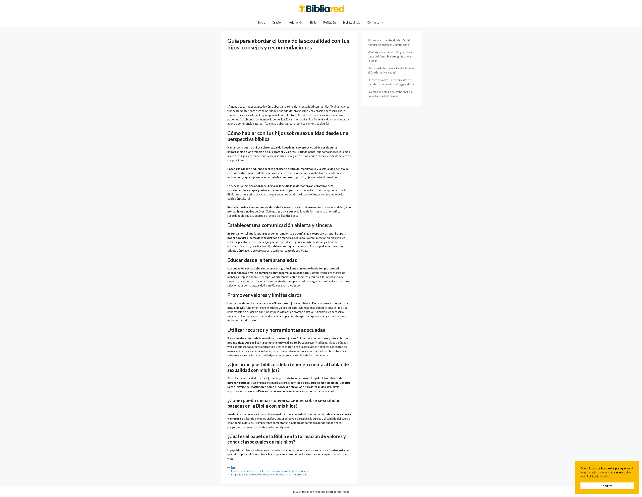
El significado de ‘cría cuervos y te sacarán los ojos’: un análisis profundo (269, 474)
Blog (233, 467)
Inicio (261, 22)
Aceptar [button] (607, 485)
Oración (277, 22)
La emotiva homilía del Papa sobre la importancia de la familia (390, 94)
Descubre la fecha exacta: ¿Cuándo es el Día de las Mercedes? (391, 70)
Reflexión (329, 22)
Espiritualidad (351, 22)
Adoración (296, 22)
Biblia (312, 22)
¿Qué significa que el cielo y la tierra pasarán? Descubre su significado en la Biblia (390, 56)
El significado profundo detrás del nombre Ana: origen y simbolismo (389, 42)
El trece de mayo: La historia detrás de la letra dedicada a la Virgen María (391, 82)
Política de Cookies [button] (598, 476)
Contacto (373, 22)
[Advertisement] (289, 79)
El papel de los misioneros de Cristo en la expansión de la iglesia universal (269, 471)
